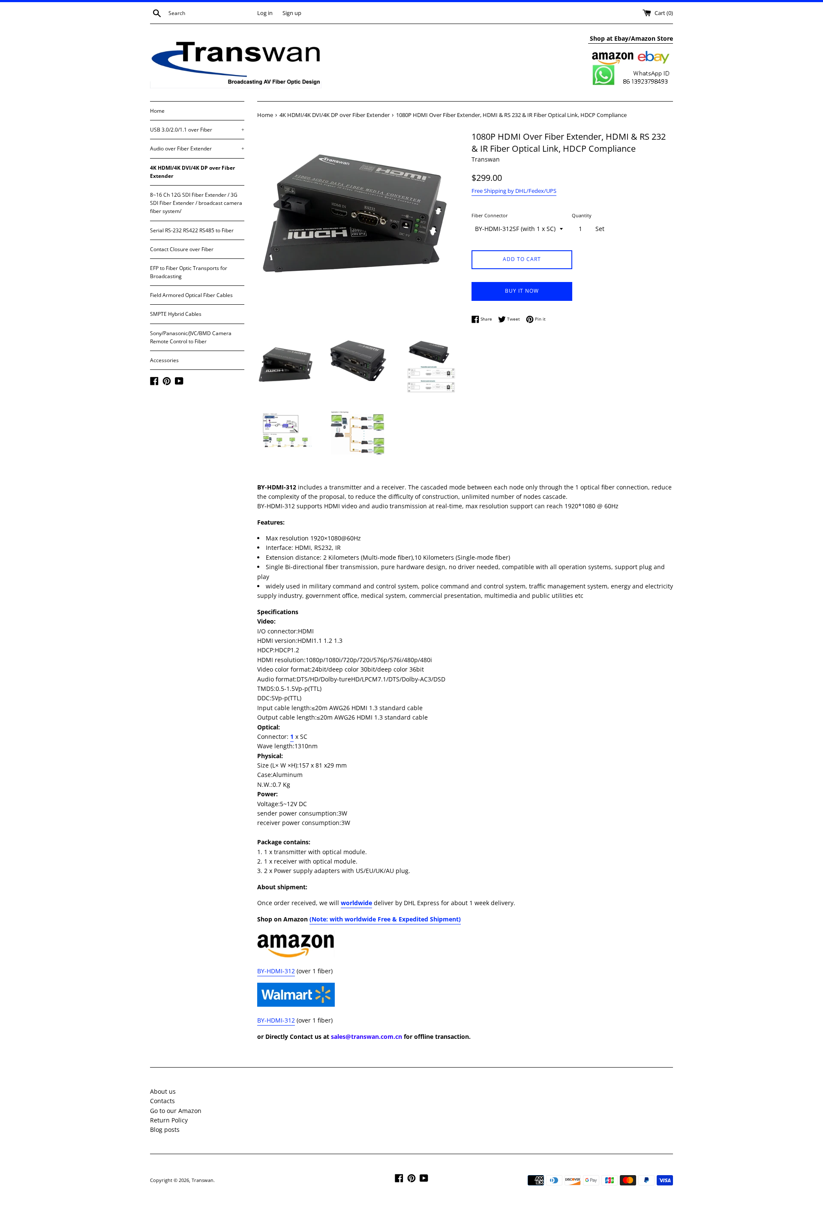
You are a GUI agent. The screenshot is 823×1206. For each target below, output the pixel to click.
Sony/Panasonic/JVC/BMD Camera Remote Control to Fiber (190, 337)
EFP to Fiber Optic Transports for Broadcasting (188, 272)
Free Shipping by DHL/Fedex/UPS (514, 191)
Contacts (162, 1101)
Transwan (202, 1180)
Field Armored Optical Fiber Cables (191, 295)
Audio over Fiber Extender (197, 148)
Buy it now (522, 290)
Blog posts (165, 1129)
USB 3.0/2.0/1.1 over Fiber (197, 129)
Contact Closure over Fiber (181, 249)
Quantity (582, 215)
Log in (265, 13)
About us (163, 1091)
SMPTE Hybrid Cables (175, 314)
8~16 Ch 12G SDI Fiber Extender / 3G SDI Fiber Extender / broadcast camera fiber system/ (196, 203)
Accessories (164, 360)
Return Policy (169, 1120)
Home (157, 110)
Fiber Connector (490, 215)
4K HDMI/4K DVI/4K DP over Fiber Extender (192, 172)
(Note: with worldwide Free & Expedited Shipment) (385, 919)
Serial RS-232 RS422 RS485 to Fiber (192, 230)
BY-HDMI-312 (276, 971)
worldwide (356, 903)
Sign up (291, 13)
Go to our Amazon (175, 1111)
